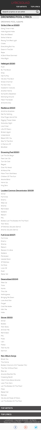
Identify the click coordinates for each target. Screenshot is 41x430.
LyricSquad (20, 3)
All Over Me (5, 330)
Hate (3, 312)
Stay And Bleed (7, 35)
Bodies (3, 324)
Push (3, 67)
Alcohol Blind (5, 179)
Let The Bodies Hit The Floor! (11, 386)
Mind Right (5, 58)
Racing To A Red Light (9, 41)
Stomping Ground (7, 97)
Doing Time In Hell (7, 29)
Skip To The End (7, 141)
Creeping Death (7, 377)
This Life (4, 291)
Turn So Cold (5, 161)
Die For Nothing (6, 114)
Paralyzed (4, 256)
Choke (3, 44)
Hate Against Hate (8, 32)
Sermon (4, 351)
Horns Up (4, 182)
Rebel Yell (4, 274)
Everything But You (8, 47)
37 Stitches (5, 262)
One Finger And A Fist (9, 117)
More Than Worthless (9, 173)
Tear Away (5, 224)
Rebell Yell (4, 392)
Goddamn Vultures (8, 88)
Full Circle (4, 197)
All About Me (5, 170)
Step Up (4, 203)
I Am (2, 342)
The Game (5, 362)
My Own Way (6, 85)
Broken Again (6, 132)
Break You (4, 359)
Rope (3, 53)
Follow (3, 345)
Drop (3, 73)
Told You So (5, 348)
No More (4, 265)
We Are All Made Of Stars (10, 398)
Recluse (4, 395)
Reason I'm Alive (7, 250)
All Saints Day (6, 103)
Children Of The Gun (8, 176)
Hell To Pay (5, 76)
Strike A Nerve (6, 38)
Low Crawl (4, 126)
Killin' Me (4, 309)
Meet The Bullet (7, 100)
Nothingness (5, 294)
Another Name (6, 91)
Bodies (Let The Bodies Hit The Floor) (15, 221)
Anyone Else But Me (8, 374)
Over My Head (6, 167)
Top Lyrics (35, 7)
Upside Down (6, 259)
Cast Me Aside (6, 306)
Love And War (6, 300)
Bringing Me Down (7, 297)
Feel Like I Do (6, 159)
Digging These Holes (8, 120)
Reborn (3, 215)
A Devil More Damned (9, 55)
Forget (3, 303)
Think (3, 285)
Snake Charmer (7, 82)
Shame (3, 206)
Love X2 (4, 268)
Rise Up (4, 371)
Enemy (3, 200)
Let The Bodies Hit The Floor (11, 401)
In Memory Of (6, 144)
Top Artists (21, 7)
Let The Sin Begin (7, 156)
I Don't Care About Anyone (10, 380)
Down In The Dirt (7, 50)
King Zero (4, 185)
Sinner (3, 194)
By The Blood (6, 70)
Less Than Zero (6, 383)
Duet (3, 271)
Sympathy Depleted (8, 94)
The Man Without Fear (9, 368)
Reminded (5, 209)
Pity (2, 218)
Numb (3, 288)
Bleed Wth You (6, 138)
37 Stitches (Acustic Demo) (11, 227)
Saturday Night (6, 123)
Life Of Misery (6, 129)
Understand (5, 135)
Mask (3, 389)
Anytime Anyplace (7, 111)
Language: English (32, 422)
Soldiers (4, 212)
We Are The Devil (7, 79)
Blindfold (4, 147)
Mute (3, 339)
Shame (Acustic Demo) (9, 230)
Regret (3, 164)
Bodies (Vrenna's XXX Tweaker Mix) (14, 365)
